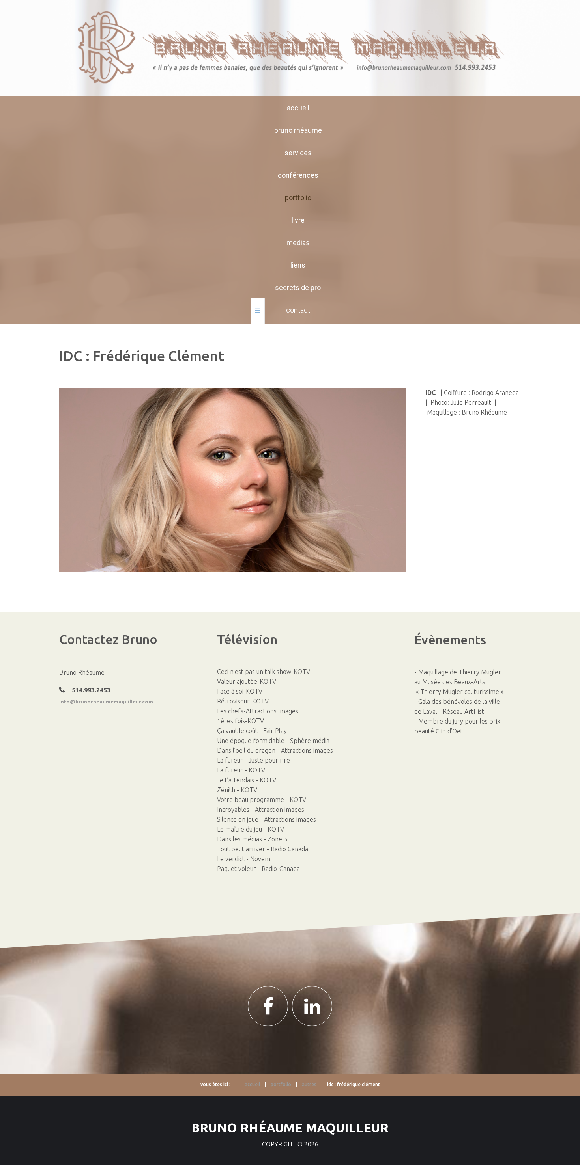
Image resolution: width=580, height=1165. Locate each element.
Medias (298, 242)
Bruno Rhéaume (298, 130)
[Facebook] (268, 1006)
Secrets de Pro (298, 287)
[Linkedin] (312, 1006)
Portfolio (298, 198)
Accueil (298, 108)
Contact (298, 310)
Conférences (298, 175)
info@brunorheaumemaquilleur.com (106, 701)
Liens (297, 265)
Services (298, 153)
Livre (298, 220)
